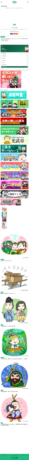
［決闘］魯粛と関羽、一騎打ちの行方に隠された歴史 (9, 391)
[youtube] (16, 34)
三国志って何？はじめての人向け (6, 260)
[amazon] (18, 34)
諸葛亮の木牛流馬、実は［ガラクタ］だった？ (8, 293)
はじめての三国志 (14, 457)
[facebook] (13, 34)
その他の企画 (3, 68)
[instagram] (14, 34)
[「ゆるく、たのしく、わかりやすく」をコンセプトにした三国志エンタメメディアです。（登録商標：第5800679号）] (14, 2)
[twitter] (11, 34)
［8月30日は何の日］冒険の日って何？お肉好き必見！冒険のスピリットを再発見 (14, 358)
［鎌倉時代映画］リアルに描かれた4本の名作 (8, 326)
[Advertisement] (14, 15)
